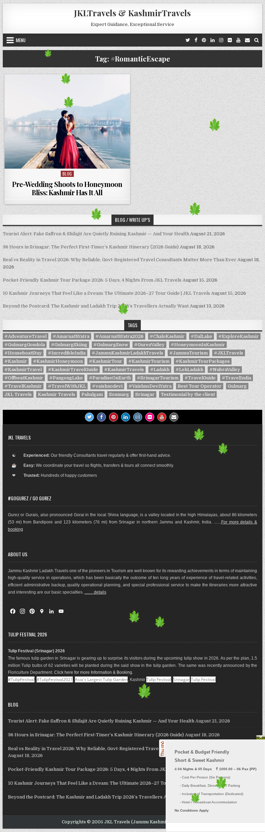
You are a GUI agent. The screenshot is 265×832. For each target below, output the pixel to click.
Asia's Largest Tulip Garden (101, 679)
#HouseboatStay (23, 353)
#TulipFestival (21, 679)
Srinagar (145, 394)
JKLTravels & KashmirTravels (132, 12)
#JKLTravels (228, 353)
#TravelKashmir (23, 386)
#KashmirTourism (148, 361)
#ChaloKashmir (167, 336)
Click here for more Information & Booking (93, 672)
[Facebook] (196, 40)
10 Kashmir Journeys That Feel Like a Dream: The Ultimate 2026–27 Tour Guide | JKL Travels (106, 293)
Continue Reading (69, 159)
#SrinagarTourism (157, 377)
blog (67, 174)
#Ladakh (159, 369)
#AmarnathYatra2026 (120, 336)
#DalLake (201, 336)
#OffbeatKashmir (23, 377)
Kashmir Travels (56, 394)
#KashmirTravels (124, 369)
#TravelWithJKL (67, 386)
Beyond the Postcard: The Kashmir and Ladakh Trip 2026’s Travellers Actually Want (96, 306)
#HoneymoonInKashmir (198, 344)
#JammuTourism (188, 353)
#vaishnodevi (107, 386)
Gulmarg (237, 386)
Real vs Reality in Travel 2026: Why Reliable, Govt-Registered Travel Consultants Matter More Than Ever (119, 259)
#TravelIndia (236, 377)
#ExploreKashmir (238, 336)
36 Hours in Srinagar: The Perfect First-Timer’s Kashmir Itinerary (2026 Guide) (91, 246)
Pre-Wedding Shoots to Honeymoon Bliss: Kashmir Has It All (67, 188)
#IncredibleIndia (67, 353)
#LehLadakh (189, 369)
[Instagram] (221, 40)
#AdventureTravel (25, 336)
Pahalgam (92, 394)
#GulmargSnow (111, 344)
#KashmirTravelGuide (73, 369)
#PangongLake (66, 377)
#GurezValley (149, 344)
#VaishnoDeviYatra (150, 386)
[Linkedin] (212, 40)
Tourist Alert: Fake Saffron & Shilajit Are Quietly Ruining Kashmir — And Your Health (96, 233)
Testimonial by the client (188, 394)
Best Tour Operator (200, 386)
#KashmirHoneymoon (58, 361)
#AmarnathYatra (71, 336)
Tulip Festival (158, 679)
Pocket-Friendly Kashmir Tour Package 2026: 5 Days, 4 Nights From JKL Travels (92, 280)
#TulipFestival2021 (55, 679)
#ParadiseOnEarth (110, 377)
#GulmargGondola (24, 344)
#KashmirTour (105, 361)
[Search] (256, 40)
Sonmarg (119, 394)
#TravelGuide (200, 377)
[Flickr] (230, 40)
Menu (21, 40)
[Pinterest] (204, 40)
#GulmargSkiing (69, 344)
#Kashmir (15, 361)
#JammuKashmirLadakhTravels (127, 353)
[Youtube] (238, 40)
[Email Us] (247, 40)
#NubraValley (224, 369)
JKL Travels (18, 394)
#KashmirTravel (23, 369)
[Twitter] (188, 40)
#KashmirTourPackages (203, 361)
